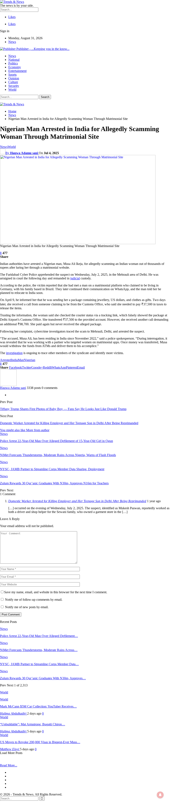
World (12, 89)
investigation (14, 353)
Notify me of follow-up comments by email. (33, 599)
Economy (14, 67)
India (14, 360)
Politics (13, 63)
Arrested (5, 360)
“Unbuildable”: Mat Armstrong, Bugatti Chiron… (32, 724)
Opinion (13, 78)
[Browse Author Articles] (8, 385)
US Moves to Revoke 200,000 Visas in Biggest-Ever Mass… (40, 742)
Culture (13, 82)
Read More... (8, 765)
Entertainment (17, 71)
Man (21, 360)
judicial (75, 278)
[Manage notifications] (160, 795)
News (12, 42)
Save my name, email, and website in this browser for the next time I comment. (55, 592)
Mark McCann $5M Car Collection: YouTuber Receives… (38, 706)
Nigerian (29, 360)
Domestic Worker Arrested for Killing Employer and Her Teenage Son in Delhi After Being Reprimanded (69, 423)
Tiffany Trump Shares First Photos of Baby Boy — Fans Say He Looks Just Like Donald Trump (63, 409)
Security (13, 86)
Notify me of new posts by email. (27, 607)
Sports (12, 74)
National (13, 59)
